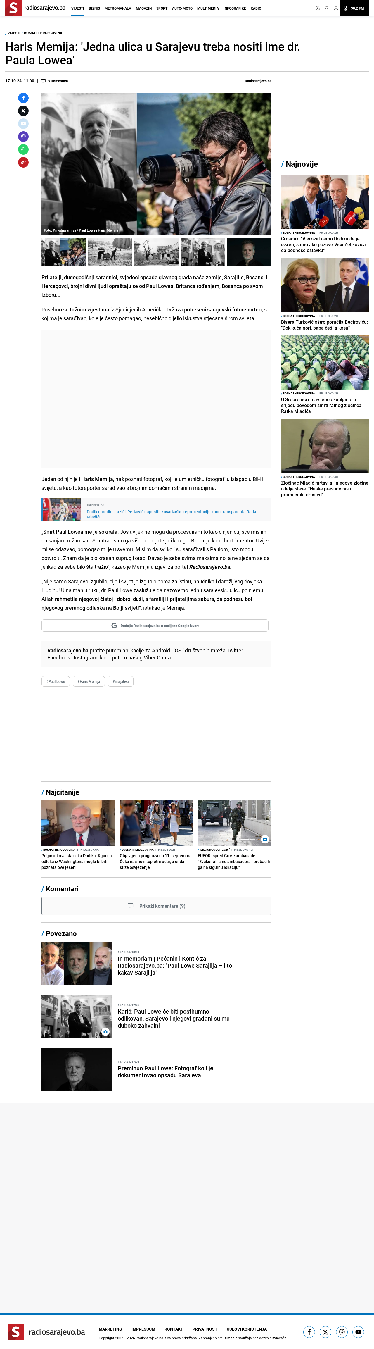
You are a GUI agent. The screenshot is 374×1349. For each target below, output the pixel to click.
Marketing (110, 1329)
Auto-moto (182, 8)
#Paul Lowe (55, 681)
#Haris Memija (89, 681)
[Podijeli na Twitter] (23, 111)
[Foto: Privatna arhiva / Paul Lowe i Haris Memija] (63, 252)
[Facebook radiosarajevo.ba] (309, 1332)
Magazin (144, 8)
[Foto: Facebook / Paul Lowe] (249, 252)
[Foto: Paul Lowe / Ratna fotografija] (156, 252)
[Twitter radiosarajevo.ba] (325, 1332)
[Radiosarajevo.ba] (46, 1332)
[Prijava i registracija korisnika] (336, 8)
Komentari (62, 888)
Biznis (94, 8)
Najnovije (302, 164)
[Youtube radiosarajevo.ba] (358, 1332)
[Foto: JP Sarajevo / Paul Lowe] (203, 252)
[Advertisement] (156, 399)
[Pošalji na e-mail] (23, 123)
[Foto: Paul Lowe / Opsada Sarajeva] (110, 252)
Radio (256, 8)
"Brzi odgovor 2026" (214, 849)
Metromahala (118, 8)
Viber (150, 657)
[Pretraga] (327, 8)
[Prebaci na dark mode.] (319, 8)
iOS (177, 650)
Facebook (58, 657)
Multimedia (208, 8)
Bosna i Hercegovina (43, 32)
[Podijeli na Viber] (23, 136)
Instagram (86, 657)
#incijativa (121, 681)
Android (161, 650)
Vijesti (77, 8)
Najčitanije (62, 792)
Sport (161, 8)
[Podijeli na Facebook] (23, 98)
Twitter (235, 650)
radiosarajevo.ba (150, 1338)
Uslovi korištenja (247, 1329)
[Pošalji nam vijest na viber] (342, 1332)
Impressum (143, 1329)
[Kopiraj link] (23, 162)
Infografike (235, 8)
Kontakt (174, 1329)
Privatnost (205, 1329)
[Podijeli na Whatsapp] (23, 149)
